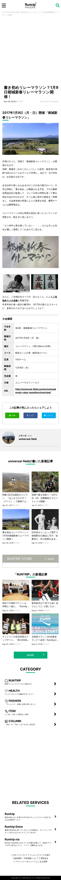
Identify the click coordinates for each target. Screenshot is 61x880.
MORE (51, 559)
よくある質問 (41, 861)
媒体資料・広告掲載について (26, 858)
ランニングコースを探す (40, 855)
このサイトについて (19, 855)
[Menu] (4, 5)
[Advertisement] (30, 51)
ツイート (50, 415)
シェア (31, 415)
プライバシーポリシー (24, 861)
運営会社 (44, 858)
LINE (13, 415)
